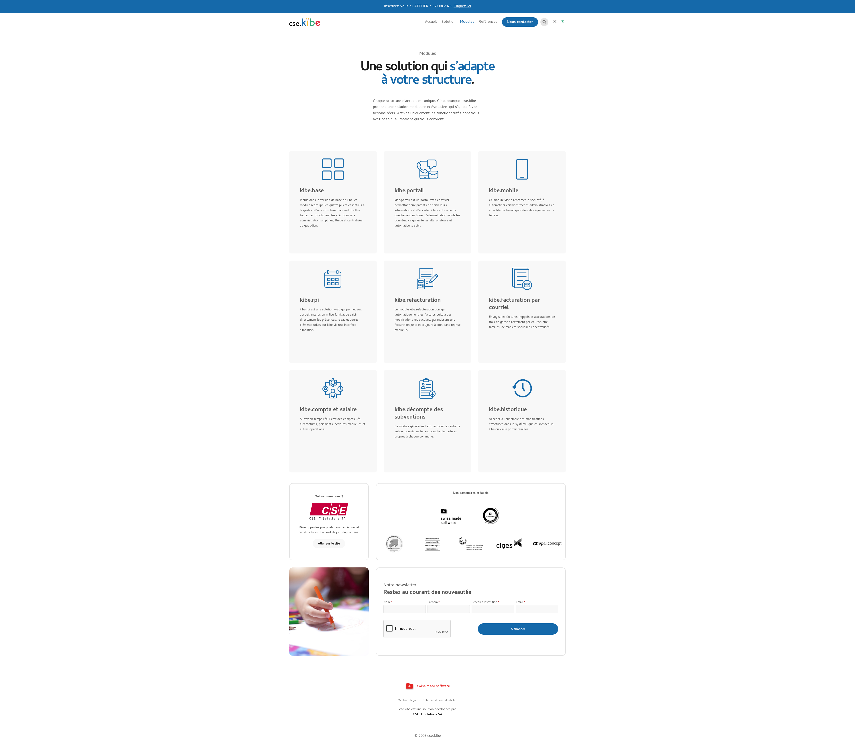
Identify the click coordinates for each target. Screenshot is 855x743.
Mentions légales (408, 700)
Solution (449, 22)
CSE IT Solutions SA (427, 714)
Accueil (431, 22)
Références (488, 22)
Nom (387, 602)
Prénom (434, 602)
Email (520, 602)
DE (555, 21)
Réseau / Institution (485, 602)
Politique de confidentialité (440, 700)
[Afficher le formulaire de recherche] (544, 22)
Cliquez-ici (462, 6)
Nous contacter (520, 22)
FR (562, 21)
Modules (467, 22)
